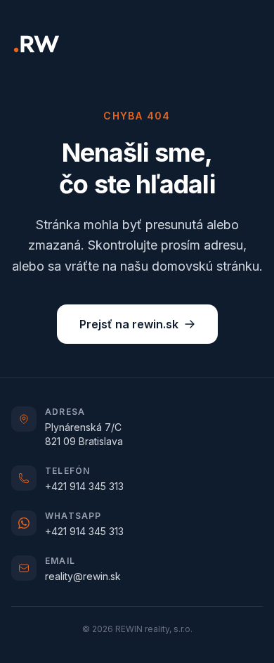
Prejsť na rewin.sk (128, 324)
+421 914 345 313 (84, 486)
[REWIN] (36, 44)
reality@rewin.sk (83, 576)
